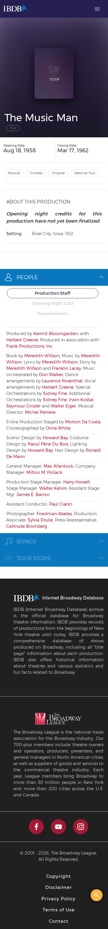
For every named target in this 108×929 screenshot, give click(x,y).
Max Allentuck (58, 466)
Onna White (58, 428)
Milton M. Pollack (44, 472)
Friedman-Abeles (54, 513)
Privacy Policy (58, 898)
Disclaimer (58, 887)
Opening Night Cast (53, 303)
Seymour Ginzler (23, 406)
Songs (26, 541)
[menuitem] (97, 9)
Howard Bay (55, 437)
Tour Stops (33, 558)
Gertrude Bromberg (26, 526)
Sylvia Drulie (40, 520)
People (27, 277)
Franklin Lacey (66, 368)
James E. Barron (33, 494)
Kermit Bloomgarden (55, 333)
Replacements (52, 313)
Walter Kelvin (53, 488)
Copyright (58, 876)
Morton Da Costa (82, 422)
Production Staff (52, 293)
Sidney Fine (55, 393)
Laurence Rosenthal (62, 381)
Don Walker (51, 374)
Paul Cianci (60, 504)
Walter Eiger (63, 406)
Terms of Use (59, 910)
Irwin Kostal (81, 399)
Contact (58, 921)
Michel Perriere (40, 412)
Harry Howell (76, 482)
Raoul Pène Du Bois (48, 444)
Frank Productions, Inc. (29, 346)
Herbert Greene (22, 340)
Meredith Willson (42, 355)
